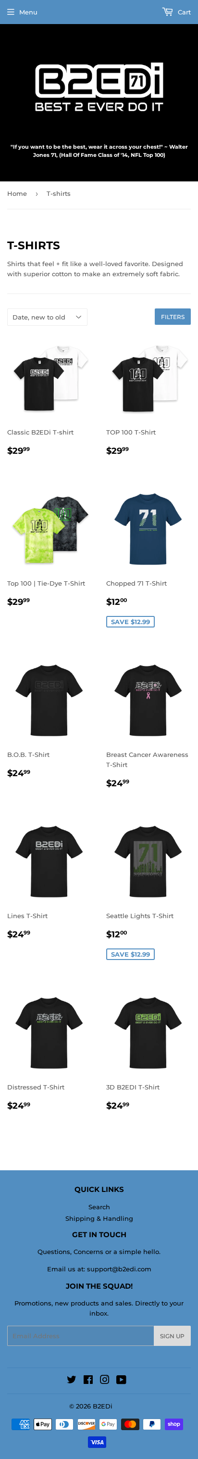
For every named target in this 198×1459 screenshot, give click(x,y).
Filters (173, 316)
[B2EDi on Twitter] (71, 1381)
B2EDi (102, 1406)
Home (17, 193)
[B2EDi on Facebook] (88, 1381)
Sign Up (172, 1336)
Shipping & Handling (99, 1218)
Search (99, 1207)
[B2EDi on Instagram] (105, 1381)
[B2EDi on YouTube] (121, 1381)
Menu (28, 12)
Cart (183, 12)
